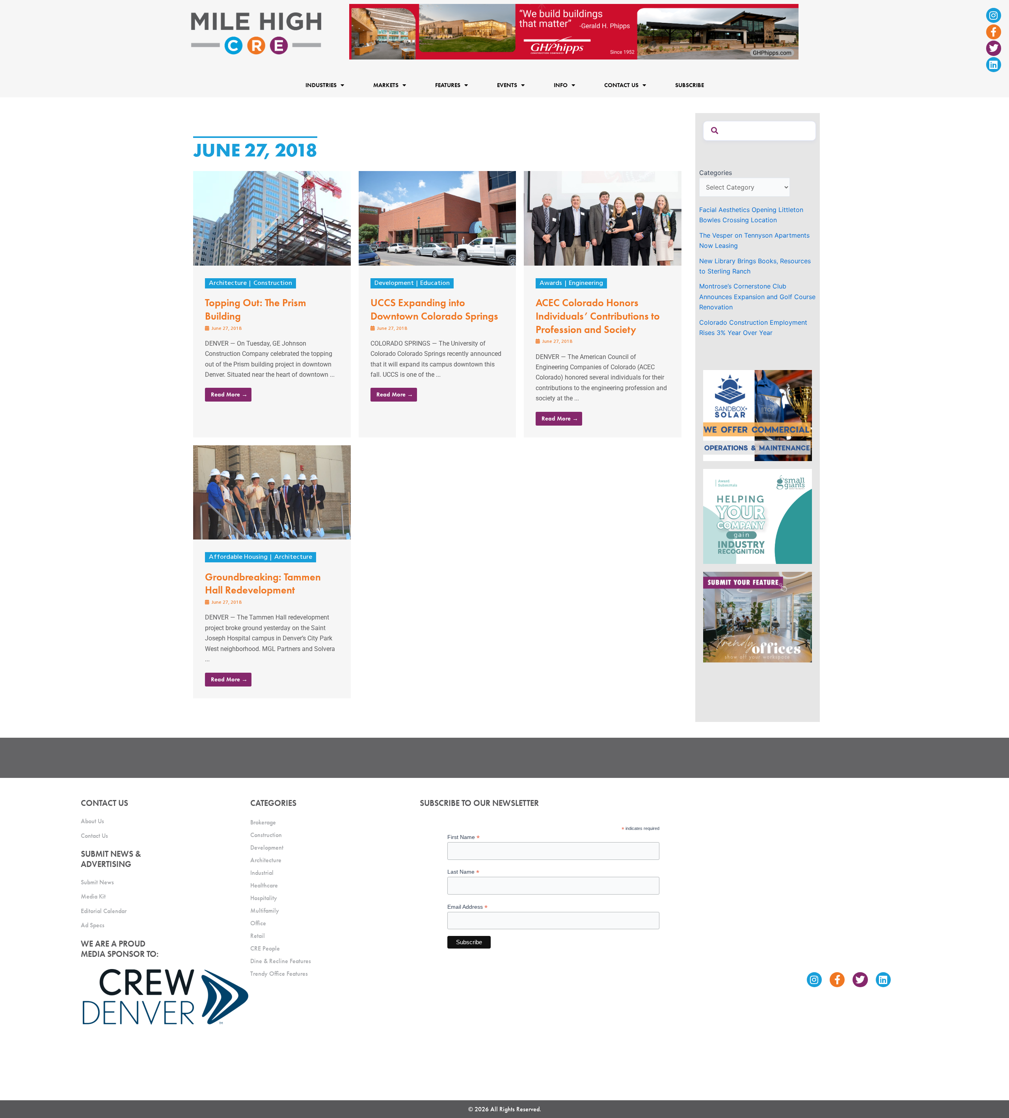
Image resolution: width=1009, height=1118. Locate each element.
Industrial (262, 873)
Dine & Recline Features (280, 961)
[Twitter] (993, 48)
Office (258, 923)
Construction (272, 283)
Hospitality (263, 898)
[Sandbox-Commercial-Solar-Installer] (757, 415)
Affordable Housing (238, 557)
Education (435, 283)
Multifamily (264, 910)
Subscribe (689, 85)
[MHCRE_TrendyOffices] (757, 617)
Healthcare (264, 885)
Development (394, 283)
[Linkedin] (993, 64)
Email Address (467, 907)
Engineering (586, 283)
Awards (551, 283)
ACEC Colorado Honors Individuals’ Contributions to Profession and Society (598, 316)
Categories (715, 173)
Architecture (228, 283)
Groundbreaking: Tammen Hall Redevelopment (263, 583)
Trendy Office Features (279, 973)
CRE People (265, 948)
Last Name (463, 872)
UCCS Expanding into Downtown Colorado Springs (434, 309)
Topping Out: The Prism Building (255, 309)
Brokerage (263, 822)
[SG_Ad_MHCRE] (757, 516)
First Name (463, 837)
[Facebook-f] (993, 31)
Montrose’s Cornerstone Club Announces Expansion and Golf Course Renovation (757, 296)
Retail (257, 936)
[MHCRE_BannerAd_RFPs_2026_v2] (574, 31)
